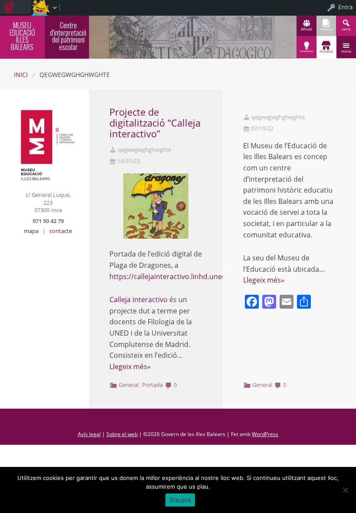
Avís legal (89, 434)
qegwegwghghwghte (144, 150)
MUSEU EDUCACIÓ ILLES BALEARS (22, 36)
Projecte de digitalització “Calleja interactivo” (155, 123)
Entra (345, 6)
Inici (21, 74)
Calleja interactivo (138, 299)
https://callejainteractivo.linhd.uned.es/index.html (191, 276)
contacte (60, 231)
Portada (152, 385)
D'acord (180, 499)
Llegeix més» (130, 366)
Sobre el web (122, 434)
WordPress (265, 434)
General (128, 385)
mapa (31, 231)
